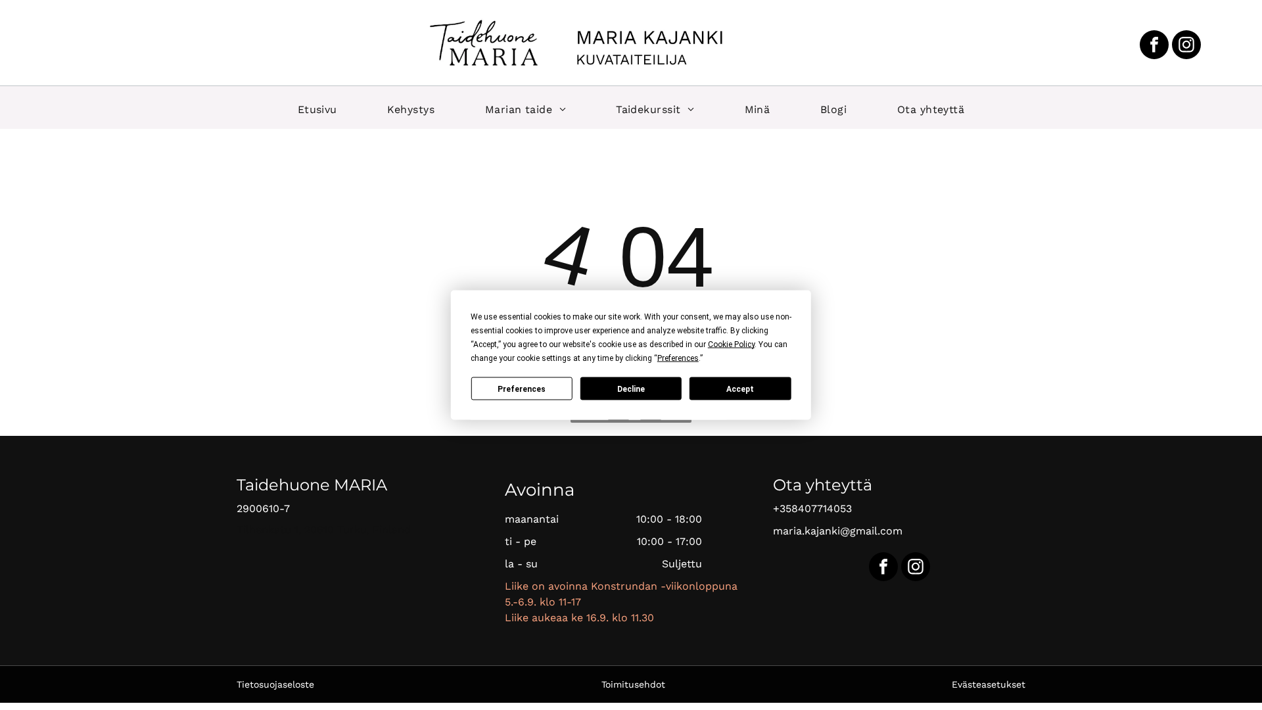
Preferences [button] (678, 358)
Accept (740, 388)
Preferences (522, 388)
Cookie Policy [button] (731, 344)
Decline (631, 388)
